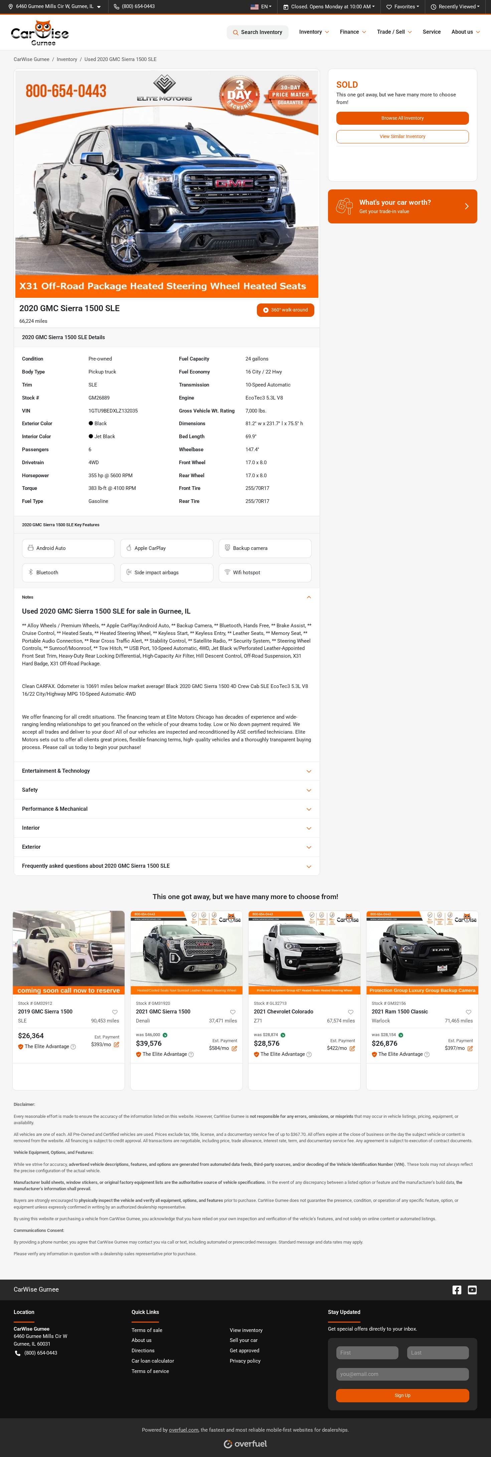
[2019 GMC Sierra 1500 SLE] (69, 952)
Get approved (244, 1351)
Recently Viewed (457, 7)
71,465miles (459, 1021)
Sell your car (244, 1340)
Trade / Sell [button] (391, 32)
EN (264, 7)
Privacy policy (245, 1361)
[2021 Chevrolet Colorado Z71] (304, 952)
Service (432, 32)
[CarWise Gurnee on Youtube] (469, 1289)
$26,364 (31, 1036)
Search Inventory (261, 32)
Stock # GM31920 (153, 1003)
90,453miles (105, 1021)
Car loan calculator (153, 1361)
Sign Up (403, 1395)
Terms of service (150, 1371)
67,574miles (341, 1021)
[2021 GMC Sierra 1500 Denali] (186, 952)
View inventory (246, 1330)
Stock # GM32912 (35, 1003)
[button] (57, 6)
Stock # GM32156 (389, 1003)
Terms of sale (147, 1330)
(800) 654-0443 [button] (138, 6)
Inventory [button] (310, 32)
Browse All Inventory (402, 118)
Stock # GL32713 (270, 1003)
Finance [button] (349, 32)
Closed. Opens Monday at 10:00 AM (331, 7)
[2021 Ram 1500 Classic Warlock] (422, 952)
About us (142, 1340)
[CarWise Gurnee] (40, 32)
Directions (143, 1351)
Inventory (67, 59)
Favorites (404, 7)
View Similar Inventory (403, 136)
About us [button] (462, 32)
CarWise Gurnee (31, 59)
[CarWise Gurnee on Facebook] (454, 1289)
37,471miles (223, 1021)
